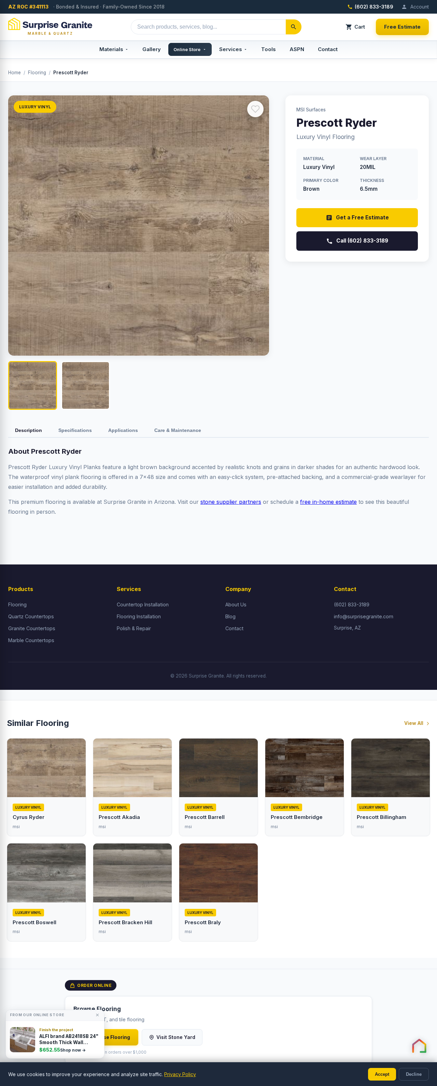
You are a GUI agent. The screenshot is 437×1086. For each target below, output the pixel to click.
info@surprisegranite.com (363, 616)
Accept (382, 1074)
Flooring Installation (139, 616)
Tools (268, 49)
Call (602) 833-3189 (362, 240)
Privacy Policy (180, 1074)
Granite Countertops (31, 628)
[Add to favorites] (255, 109)
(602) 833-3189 (374, 7)
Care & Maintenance (177, 430)
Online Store (186, 49)
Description (28, 430)
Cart (359, 27)
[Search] (293, 26)
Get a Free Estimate (362, 217)
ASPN (297, 49)
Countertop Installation (143, 604)
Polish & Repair (134, 628)
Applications (123, 430)
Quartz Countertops (31, 616)
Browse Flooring (110, 1037)
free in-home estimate (328, 501)
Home (14, 72)
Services (230, 49)
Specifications (75, 430)
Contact (328, 49)
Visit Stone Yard (175, 1037)
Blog (230, 616)
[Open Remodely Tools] (419, 1045)
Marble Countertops (31, 640)
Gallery (151, 49)
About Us (235, 604)
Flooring (37, 72)
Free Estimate (402, 27)
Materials (111, 49)
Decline (414, 1074)
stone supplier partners (230, 501)
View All (413, 723)
